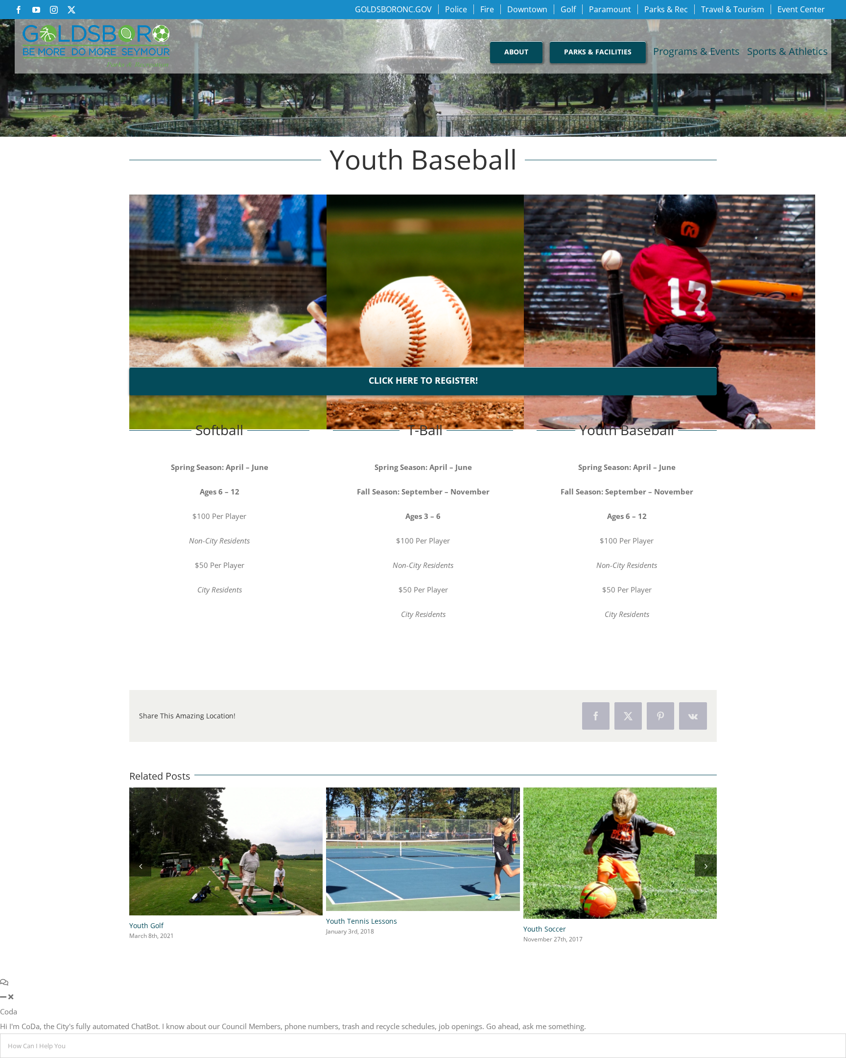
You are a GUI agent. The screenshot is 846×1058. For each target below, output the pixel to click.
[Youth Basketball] (226, 792)
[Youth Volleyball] (620, 792)
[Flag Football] (422, 792)
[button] (140, 864)
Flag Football (346, 926)
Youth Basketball (156, 925)
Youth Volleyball (549, 926)
